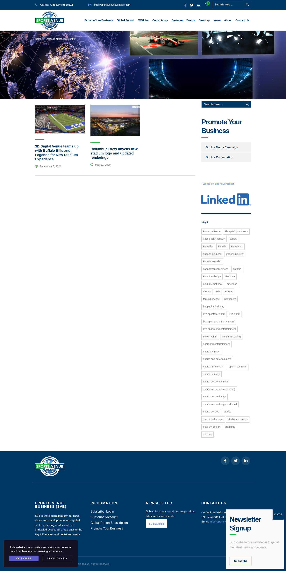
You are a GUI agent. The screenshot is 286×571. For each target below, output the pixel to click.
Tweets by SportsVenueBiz (217, 183)
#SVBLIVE (230, 276)
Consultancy (160, 20)
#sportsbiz (237, 246)
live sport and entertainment (218, 321)
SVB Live (143, 20)
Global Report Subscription (109, 522)
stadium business (238, 419)
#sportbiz (208, 246)
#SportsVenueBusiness (215, 268)
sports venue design (214, 396)
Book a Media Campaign (222, 147)
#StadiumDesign (212, 276)
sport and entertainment (216, 343)
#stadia (237, 268)
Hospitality (230, 298)
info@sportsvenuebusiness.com (112, 4)
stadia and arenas (213, 419)
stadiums (230, 426)
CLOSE (278, 514)
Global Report (125, 20)
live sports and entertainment (219, 328)
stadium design (211, 426)
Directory (204, 20)
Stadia (227, 411)
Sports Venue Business (216, 381)
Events (190, 20)
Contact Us (242, 20)
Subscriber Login (102, 511)
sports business (238, 366)
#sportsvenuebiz (212, 261)
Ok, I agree (23, 558)
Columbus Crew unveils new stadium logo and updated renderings (114, 153)
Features (177, 20)
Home (38, 39)
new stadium (210, 336)
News (216, 20)
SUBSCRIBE (156, 523)
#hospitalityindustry (214, 238)
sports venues (211, 411)
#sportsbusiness (212, 253)
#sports (222, 246)
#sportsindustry (235, 253)
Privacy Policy (57, 558)
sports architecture (213, 366)
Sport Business (211, 351)
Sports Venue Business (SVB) (219, 389)
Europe (228, 291)
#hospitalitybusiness (236, 231)
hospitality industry (213, 306)
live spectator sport (214, 313)
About (228, 20)
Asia (217, 291)
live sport (234, 313)
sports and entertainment (217, 358)
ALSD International (212, 283)
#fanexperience (211, 231)
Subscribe (240, 560)
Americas (232, 283)
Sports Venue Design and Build (220, 404)
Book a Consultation (219, 157)
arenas (207, 291)
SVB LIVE (207, 434)
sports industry (211, 374)
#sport (233, 238)
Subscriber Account (103, 517)
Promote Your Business (98, 20)
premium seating (231, 336)
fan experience (211, 298)
